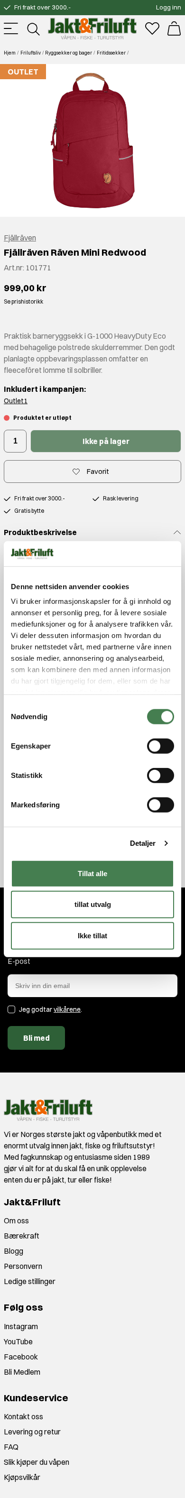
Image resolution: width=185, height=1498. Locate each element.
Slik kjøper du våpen (36, 1462)
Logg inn (168, 7)
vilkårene (67, 1009)
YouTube (18, 1341)
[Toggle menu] (11, 28)
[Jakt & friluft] (92, 28)
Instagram (21, 1326)
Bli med (36, 1038)
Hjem (10, 53)
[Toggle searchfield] (33, 28)
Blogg (13, 1251)
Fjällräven (20, 237)
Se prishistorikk (23, 301)
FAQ (11, 1447)
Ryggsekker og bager (68, 53)
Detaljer (143, 843)
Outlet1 (16, 401)
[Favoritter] (152, 28)
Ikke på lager (106, 441)
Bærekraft (21, 1235)
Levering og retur (32, 1431)
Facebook (21, 1356)
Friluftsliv (30, 53)
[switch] (160, 745)
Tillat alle (92, 873)
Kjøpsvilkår (22, 1477)
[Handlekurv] (174, 28)
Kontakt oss (23, 1416)
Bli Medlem (22, 1372)
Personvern (23, 1266)
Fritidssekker (111, 53)
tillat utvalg (92, 904)
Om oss (16, 1220)
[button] (92, 140)
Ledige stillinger (30, 1281)
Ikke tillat (92, 935)
